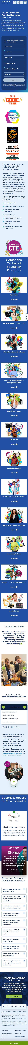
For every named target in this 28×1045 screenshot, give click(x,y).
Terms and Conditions (19, 1036)
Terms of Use (17, 1033)
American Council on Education (12, 753)
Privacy (3, 1038)
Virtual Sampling (14, 1043)
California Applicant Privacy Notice (6, 1034)
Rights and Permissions (20, 1030)
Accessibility (4, 1030)
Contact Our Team (14, 996)
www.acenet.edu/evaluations (9, 1025)
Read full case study (13, 643)
